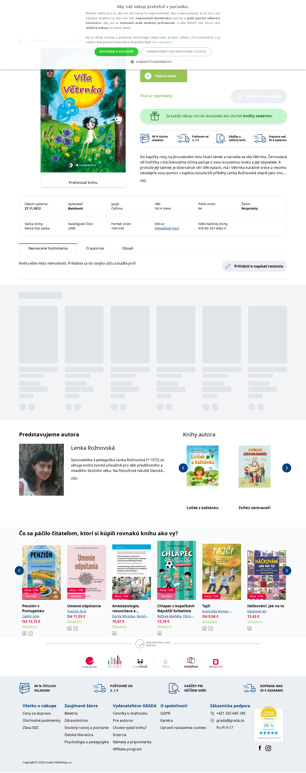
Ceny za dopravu (37, 713)
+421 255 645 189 (230, 713)
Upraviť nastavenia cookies (183, 727)
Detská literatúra (79, 734)
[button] (153, 61)
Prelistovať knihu (83, 182)
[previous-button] (183, 468)
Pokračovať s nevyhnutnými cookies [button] (176, 51)
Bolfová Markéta (169, 616)
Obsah (127, 248)
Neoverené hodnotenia (48, 248)
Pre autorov (123, 720)
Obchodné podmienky (41, 720)
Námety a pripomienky (132, 741)
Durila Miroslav (123, 616)
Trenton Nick (76, 611)
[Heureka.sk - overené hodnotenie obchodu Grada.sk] (268, 724)
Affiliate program (127, 749)
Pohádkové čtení (167, 228)
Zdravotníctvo (76, 720)
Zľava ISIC (31, 727)
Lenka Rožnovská (93, 447)
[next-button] (286, 468)
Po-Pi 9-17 (224, 727)
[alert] (153, 34)
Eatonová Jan (257, 611)
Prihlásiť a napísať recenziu (258, 266)
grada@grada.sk (230, 720)
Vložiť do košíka (263, 96)
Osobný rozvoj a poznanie (87, 727)
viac (143, 180)
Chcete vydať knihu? (130, 727)
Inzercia (119, 734)
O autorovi (95, 248)
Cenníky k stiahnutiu (130, 713)
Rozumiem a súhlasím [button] (117, 51)
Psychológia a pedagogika (87, 741)
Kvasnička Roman (215, 611)
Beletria (71, 713)
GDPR (165, 713)
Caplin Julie (30, 616)
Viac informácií (162, 42)
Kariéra (166, 720)
